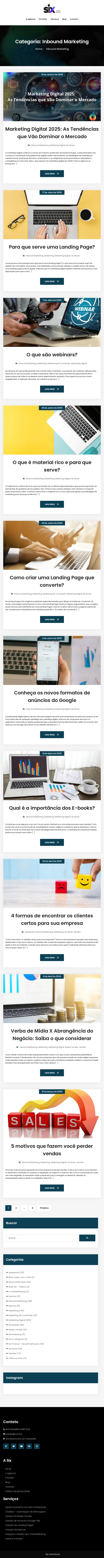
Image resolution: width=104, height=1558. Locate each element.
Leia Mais (50, 173)
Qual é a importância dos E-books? (52, 808)
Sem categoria (16, 1339)
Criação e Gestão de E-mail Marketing (25, 1534)
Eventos (13, 1296)
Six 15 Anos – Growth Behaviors (24, 1343)
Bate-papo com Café (20, 1277)
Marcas (12, 1305)
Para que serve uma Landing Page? (52, 246)
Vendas (12, 1353)
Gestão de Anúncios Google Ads (22, 1520)
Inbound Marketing (18, 1301)
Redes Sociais (15, 1329)
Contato (74, 19)
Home (38, 49)
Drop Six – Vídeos (17, 1286)
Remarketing (15, 1334)
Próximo (44, 1208)
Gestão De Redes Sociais (18, 1516)
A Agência (30, 19)
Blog (64, 19)
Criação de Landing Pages (19, 1525)
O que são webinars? (52, 354)
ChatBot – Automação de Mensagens (25, 1511)
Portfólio (43, 19)
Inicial (8, 1468)
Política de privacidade (17, 1491)
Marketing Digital (17, 1320)
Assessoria (14, 1272)
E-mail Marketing (17, 1291)
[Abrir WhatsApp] (97, 1551)
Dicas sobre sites (17, 1282)
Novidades (14, 1324)
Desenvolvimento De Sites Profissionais (25, 1507)
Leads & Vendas (13, 1538)
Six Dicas (13, 1348)
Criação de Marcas (15, 1529)
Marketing (13, 1310)
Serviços (55, 19)
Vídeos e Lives (16, 1358)
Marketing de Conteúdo (21, 1315)
